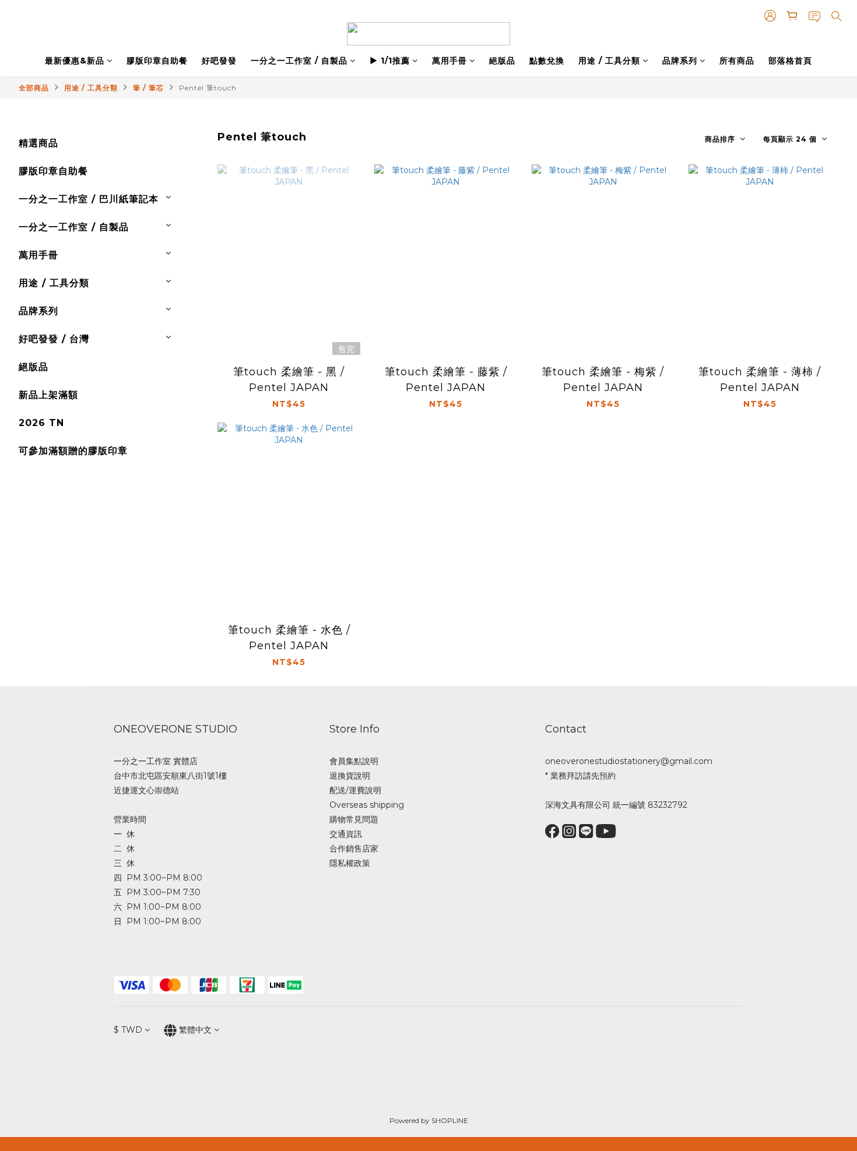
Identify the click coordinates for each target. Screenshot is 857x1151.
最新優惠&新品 (74, 60)
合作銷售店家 (353, 848)
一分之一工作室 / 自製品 (299, 60)
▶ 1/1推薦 (390, 60)
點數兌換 (546, 60)
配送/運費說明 (355, 790)
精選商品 (38, 143)
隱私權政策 (349, 863)
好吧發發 (219, 60)
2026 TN (41, 422)
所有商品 (736, 60)
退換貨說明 (349, 775)
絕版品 (502, 60)
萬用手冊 (449, 60)
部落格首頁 (790, 60)
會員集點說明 (353, 761)
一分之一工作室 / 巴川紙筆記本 (89, 199)
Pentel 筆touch (208, 87)
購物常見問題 (353, 819)
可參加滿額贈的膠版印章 (73, 450)
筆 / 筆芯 (148, 87)
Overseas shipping (366, 805)
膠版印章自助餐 (157, 60)
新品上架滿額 (48, 394)
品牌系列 (679, 60)
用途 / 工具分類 (609, 60)
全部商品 (34, 87)
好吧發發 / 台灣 (54, 338)
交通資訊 (345, 834)
